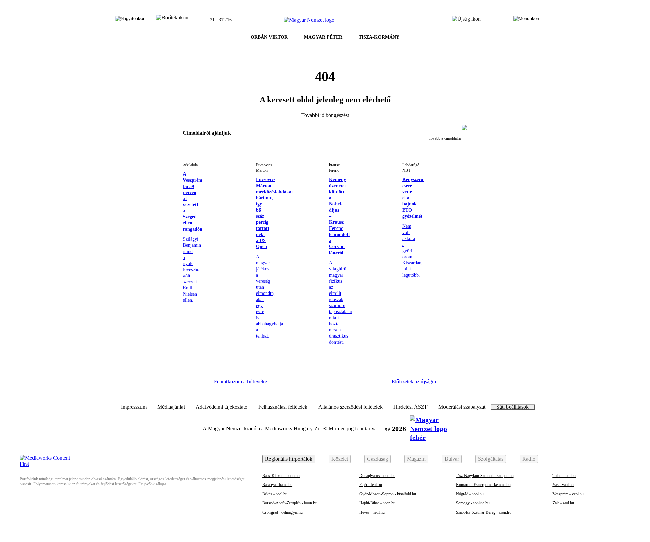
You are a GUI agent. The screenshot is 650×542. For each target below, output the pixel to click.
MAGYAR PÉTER (323, 37)
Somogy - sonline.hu (473, 503)
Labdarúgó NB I (410, 167)
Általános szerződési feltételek (350, 407)
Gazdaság (377, 459)
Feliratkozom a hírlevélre (240, 381)
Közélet (339, 459)
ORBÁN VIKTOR (269, 37)
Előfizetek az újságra (414, 381)
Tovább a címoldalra (445, 138)
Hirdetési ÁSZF (410, 407)
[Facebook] (283, 383)
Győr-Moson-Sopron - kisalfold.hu (387, 494)
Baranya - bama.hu (277, 484)
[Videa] (338, 383)
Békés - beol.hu (274, 494)
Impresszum (134, 407)
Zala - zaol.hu (563, 503)
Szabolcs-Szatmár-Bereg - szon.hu (483, 512)
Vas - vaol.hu (563, 484)
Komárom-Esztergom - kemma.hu (483, 484)
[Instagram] (301, 383)
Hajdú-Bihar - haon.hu (377, 503)
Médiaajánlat (171, 407)
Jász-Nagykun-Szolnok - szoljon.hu (485, 475)
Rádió (528, 459)
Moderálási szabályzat (461, 407)
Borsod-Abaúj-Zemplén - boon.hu (289, 503)
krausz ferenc (334, 167)
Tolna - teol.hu (564, 475)
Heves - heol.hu (372, 512)
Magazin (416, 459)
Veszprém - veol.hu (568, 494)
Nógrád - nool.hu (470, 494)
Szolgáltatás (490, 459)
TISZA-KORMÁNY (379, 37)
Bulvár (452, 459)
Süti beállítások (512, 407)
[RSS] (375, 383)
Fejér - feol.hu (370, 484)
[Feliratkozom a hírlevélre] (172, 20)
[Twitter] (320, 383)
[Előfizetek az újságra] (466, 20)
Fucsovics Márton (264, 167)
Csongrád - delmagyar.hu (282, 512)
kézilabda (190, 164)
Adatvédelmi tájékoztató (221, 407)
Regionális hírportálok (288, 459)
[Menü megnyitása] (526, 20)
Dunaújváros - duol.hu (377, 475)
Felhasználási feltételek (282, 407)
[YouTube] (357, 383)
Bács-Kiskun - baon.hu (281, 475)
